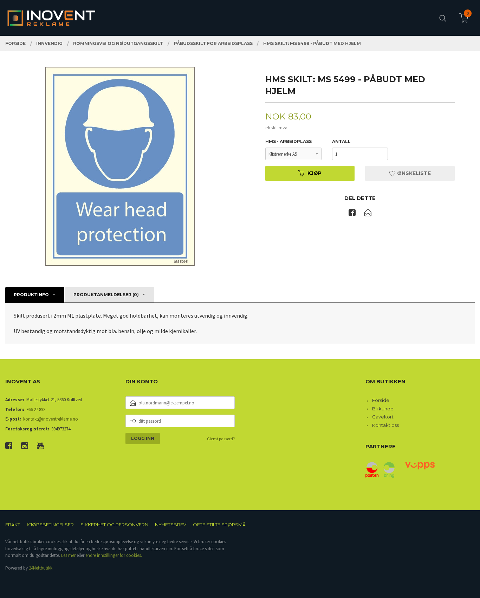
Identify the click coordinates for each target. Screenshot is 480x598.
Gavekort (383, 417)
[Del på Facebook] (352, 214)
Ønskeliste (413, 173)
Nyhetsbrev (170, 524)
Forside (380, 400)
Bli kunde (383, 408)
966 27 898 (35, 409)
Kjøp (314, 173)
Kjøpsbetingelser (50, 524)
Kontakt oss (385, 425)
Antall (341, 141)
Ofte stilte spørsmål (220, 524)
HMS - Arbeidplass (288, 141)
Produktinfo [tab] (31, 294)
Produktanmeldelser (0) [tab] (106, 294)
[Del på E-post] (368, 214)
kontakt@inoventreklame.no (50, 419)
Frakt (12, 524)
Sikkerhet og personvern (114, 524)
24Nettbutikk (40, 568)
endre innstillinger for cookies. (113, 555)
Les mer (68, 555)
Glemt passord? (221, 438)
